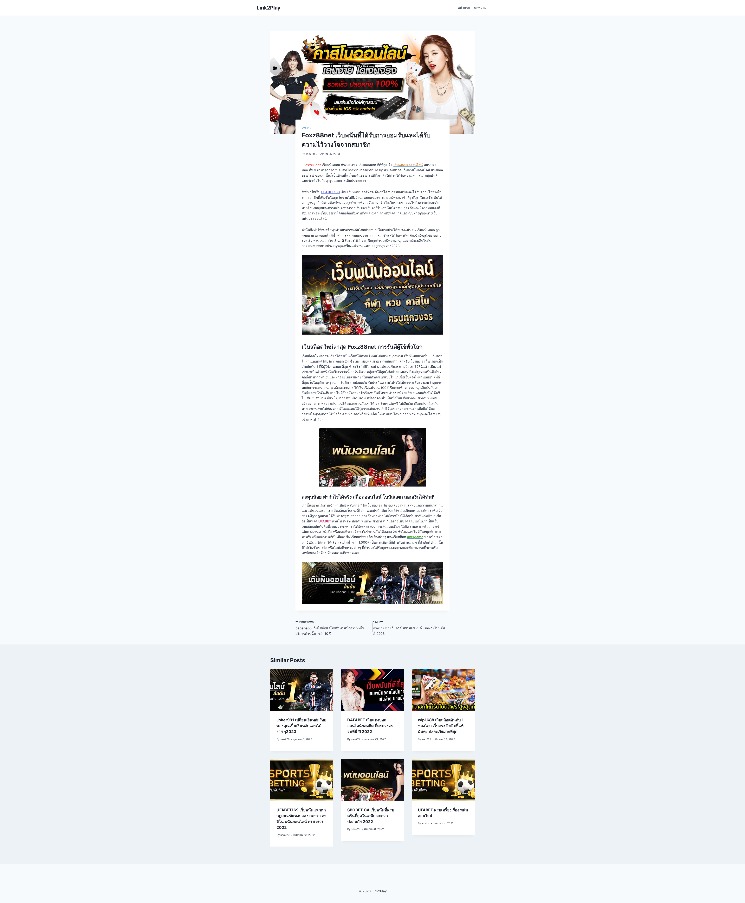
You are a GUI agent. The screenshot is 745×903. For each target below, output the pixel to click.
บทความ (480, 8)
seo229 (310, 153)
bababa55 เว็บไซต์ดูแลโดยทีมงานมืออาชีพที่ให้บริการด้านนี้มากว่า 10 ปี (329, 628)
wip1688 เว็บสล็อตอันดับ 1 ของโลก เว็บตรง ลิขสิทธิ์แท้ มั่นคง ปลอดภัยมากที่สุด (441, 726)
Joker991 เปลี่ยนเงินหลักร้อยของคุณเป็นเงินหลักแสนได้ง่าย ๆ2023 (301, 726)
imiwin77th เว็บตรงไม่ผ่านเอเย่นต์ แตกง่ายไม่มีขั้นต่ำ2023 (408, 628)
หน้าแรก (464, 8)
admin (426, 823)
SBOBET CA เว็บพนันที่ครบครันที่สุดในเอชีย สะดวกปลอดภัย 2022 (370, 816)
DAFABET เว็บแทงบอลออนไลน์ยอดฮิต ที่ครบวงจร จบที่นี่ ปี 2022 (370, 726)
